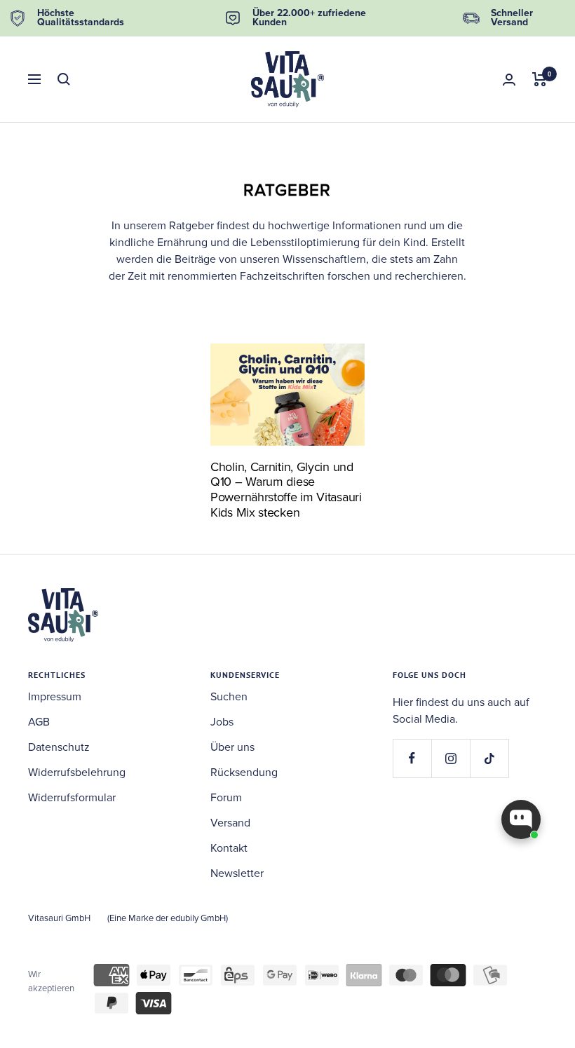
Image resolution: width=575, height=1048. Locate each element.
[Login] (509, 80)
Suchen (229, 697)
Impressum (54, 697)
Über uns (232, 747)
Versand (230, 823)
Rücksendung (244, 772)
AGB (39, 722)
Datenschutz (59, 747)
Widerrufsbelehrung (77, 772)
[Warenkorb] (539, 79)
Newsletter (237, 873)
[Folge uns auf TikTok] (489, 758)
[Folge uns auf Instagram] (450, 758)
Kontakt (229, 848)
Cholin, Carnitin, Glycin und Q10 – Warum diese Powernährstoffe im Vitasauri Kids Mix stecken (286, 489)
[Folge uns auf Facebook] (412, 758)
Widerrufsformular (72, 798)
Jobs (222, 722)
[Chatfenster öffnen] (521, 819)
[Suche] (64, 79)
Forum (226, 798)
